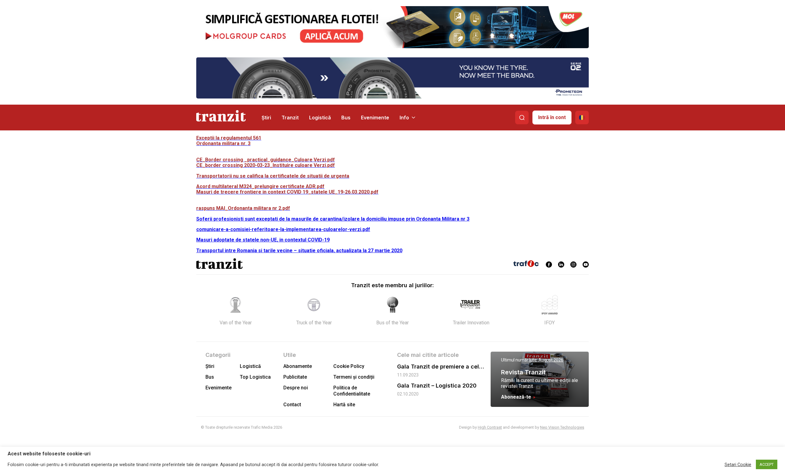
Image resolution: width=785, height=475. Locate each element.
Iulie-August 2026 (546, 359)
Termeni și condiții (353, 377)
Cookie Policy (348, 366)
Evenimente (375, 117)
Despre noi (295, 388)
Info (404, 117)
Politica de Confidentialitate (351, 390)
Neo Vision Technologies (562, 427)
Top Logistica (255, 377)
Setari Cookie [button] (738, 464)
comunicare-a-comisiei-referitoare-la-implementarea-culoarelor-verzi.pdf (283, 229)
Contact (292, 404)
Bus (345, 117)
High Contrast (490, 427)
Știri (266, 117)
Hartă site (344, 404)
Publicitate (295, 377)
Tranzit (290, 117)
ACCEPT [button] (767, 464)
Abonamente (297, 366)
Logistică (320, 117)
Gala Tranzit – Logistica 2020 (437, 385)
